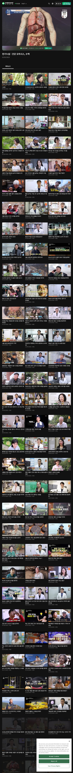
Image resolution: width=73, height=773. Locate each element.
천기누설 (6, 53)
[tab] (8, 66)
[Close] (69, 741)
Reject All (54, 761)
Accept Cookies (54, 756)
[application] (36, 26)
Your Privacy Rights (54, 766)
